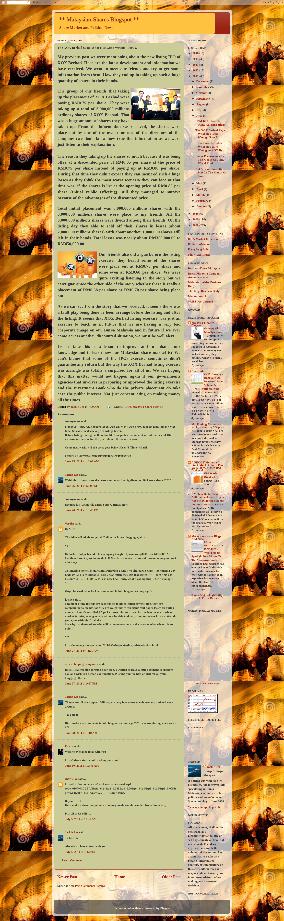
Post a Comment (72, 860)
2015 (196, 59)
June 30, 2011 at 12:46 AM (82, 765)
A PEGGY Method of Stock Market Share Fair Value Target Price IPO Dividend (207, 466)
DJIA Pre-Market (199, 244)
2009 (196, 219)
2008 (196, 225)
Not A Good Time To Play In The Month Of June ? (210, 172)
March (201, 195)
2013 (196, 64)
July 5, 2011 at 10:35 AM (81, 819)
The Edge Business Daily (203, 291)
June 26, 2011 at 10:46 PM (81, 510)
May (199, 183)
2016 (196, 53)
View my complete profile (204, 807)
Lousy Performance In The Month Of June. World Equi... (209, 159)
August (201, 104)
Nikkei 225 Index (199, 254)
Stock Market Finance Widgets (207, 684)
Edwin (69, 746)
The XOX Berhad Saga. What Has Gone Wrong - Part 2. (210, 134)
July (199, 110)
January (202, 206)
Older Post (171, 876)
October (201, 92)
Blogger (165, 908)
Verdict (69, 523)
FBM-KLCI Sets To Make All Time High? (210, 122)
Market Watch (197, 296)
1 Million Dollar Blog (204, 494)
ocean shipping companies (81, 664)
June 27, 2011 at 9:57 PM (81, 683)
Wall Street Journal (200, 301)
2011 (196, 76)
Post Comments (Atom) (90, 885)
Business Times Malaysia (204, 268)
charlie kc (71, 778)
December (203, 81)
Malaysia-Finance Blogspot (202, 324)
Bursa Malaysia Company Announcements (204, 275)
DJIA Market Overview (203, 239)
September (203, 98)
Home (119, 876)
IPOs (127, 406)
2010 (196, 213)
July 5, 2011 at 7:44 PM (80, 852)
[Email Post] (108, 406)
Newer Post (67, 876)
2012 (196, 70)
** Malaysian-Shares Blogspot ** (99, 19)
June (199, 116)
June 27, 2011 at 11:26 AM (82, 650)
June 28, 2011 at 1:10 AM (81, 733)
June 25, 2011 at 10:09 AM (82, 461)
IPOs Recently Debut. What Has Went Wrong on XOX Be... (210, 147)
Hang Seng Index (199, 249)
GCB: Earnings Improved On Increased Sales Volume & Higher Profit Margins (207, 381)
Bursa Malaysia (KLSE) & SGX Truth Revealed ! (207, 597)
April (200, 189)
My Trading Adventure (206, 424)
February (202, 200)
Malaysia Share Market (147, 406)
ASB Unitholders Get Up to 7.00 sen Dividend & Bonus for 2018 (207, 501)
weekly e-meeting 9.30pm (207, 427)
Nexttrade (197, 371)
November (203, 87)
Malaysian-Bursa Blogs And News (206, 537)
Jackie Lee (71, 474)
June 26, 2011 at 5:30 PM (81, 485)
